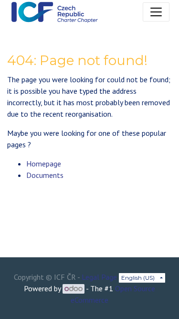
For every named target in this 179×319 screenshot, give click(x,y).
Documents (44, 175)
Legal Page (99, 277)
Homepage (43, 163)
